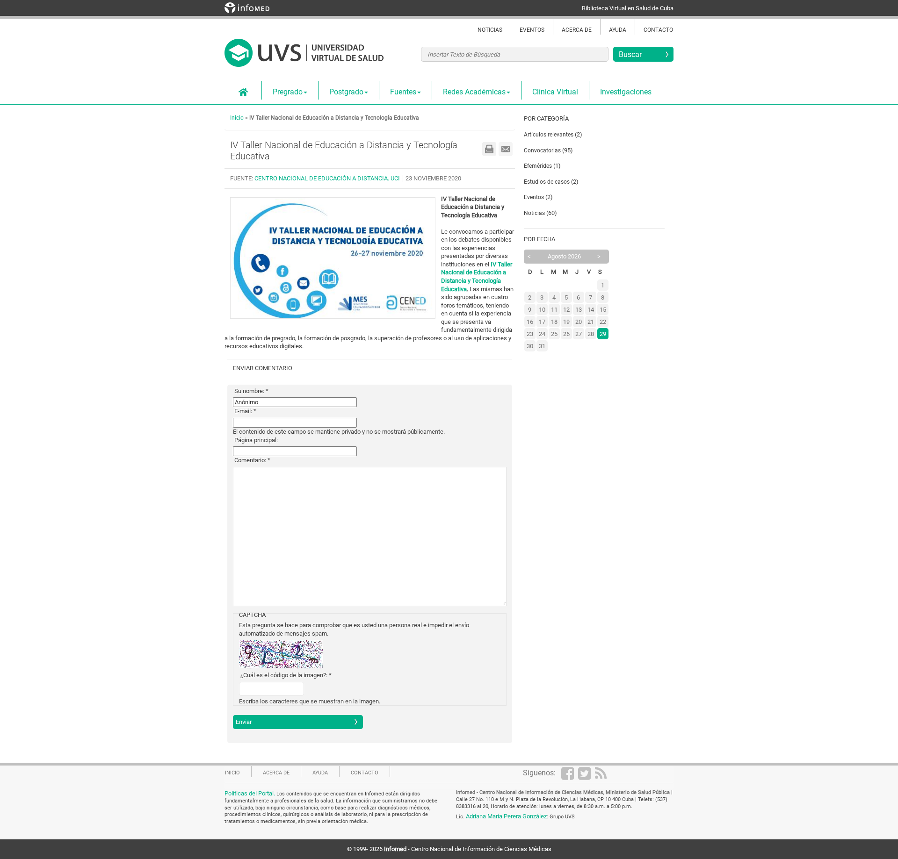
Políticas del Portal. (250, 793)
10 (542, 309)
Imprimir (489, 149)
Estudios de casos (547, 182)
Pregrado (288, 91)
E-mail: (245, 411)
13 (578, 309)
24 (542, 333)
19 (566, 321)
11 (554, 309)
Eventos (532, 30)
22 (603, 321)
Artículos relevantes (548, 134)
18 (554, 321)
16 (530, 321)
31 (542, 346)
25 (554, 333)
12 (566, 309)
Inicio (243, 92)
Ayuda (617, 30)
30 (530, 346)
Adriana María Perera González (506, 816)
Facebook (569, 773)
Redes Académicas (474, 91)
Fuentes (403, 91)
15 (603, 309)
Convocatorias (542, 150)
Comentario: (252, 460)
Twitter (586, 773)
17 (542, 321)
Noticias (490, 30)
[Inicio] (304, 58)
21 (590, 321)
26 (566, 333)
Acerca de (577, 30)
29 (603, 333)
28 (590, 333)
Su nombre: (251, 390)
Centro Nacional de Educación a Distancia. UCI (327, 178)
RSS (603, 773)
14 (590, 309)
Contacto (658, 30)
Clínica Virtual (555, 91)
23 (530, 333)
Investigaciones (626, 91)
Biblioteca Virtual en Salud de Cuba (628, 8)
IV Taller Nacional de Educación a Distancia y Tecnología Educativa (334, 118)
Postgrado (346, 91)
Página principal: (256, 440)
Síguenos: (539, 772)
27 (578, 333)
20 (578, 321)
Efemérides (538, 166)
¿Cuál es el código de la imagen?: (286, 675)
